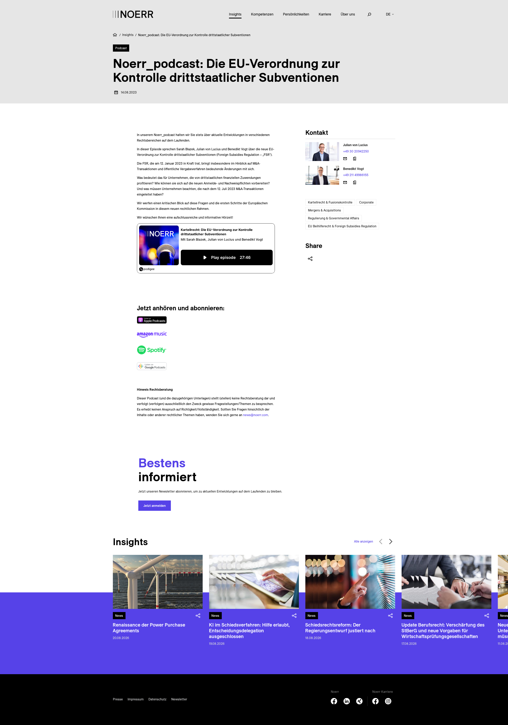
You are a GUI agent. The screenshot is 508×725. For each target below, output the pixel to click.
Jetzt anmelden (154, 506)
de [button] (388, 14)
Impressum (136, 699)
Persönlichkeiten (296, 14)
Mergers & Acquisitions (324, 210)
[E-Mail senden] (345, 159)
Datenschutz (157, 699)
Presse (118, 699)
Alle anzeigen (363, 541)
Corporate (366, 202)
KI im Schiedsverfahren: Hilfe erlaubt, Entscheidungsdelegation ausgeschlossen (249, 630)
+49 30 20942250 (356, 151)
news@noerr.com (255, 415)
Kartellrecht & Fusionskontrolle (330, 202)
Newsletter (179, 699)
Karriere (325, 14)
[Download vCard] (355, 159)
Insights (235, 14)
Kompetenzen (262, 14)
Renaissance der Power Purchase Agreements (149, 627)
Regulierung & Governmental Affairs (333, 218)
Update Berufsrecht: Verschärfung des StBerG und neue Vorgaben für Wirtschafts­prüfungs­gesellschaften (443, 630)
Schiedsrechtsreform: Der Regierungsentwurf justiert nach (340, 627)
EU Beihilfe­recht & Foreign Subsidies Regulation (342, 226)
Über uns (348, 14)
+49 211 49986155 (355, 175)
